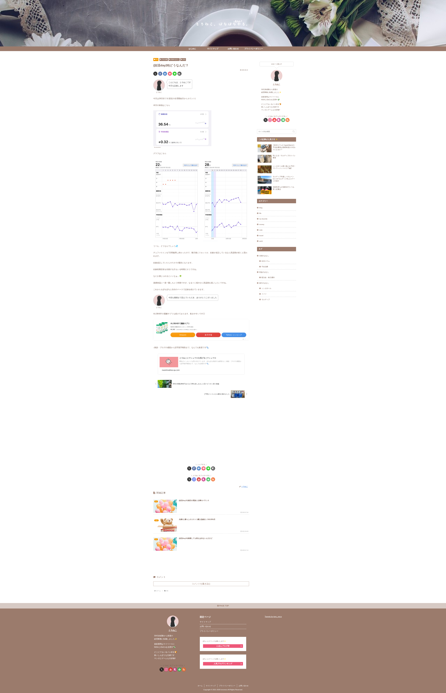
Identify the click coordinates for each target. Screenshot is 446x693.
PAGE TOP (224, 606)
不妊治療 (164, 59)
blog (260, 208)
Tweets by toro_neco (273, 617)
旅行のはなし (264, 283)
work (261, 241)
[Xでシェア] (155, 74)
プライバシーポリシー (209, 631)
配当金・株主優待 (268, 277)
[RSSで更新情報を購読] (213, 479)
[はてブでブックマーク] (165, 74)
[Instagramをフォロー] (194, 479)
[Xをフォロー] (189, 479)
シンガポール (266, 288)
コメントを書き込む (201, 584)
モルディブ (266, 299)
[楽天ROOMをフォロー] (204, 479)
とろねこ (276, 84)
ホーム (200, 686)
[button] (179, 74)
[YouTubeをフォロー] (199, 479)
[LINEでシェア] (175, 74)
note (260, 230)
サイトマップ (205, 622)
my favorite (263, 219)
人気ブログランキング (223, 664)
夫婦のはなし (175, 59)
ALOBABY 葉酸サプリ (180, 323)
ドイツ (264, 294)
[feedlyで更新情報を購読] (208, 479)
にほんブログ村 (223, 646)
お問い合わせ (205, 626)
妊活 (184, 59)
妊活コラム (266, 261)
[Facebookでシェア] (160, 74)
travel (261, 235)
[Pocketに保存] (170, 74)
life (157, 59)
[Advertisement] (201, 431)
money (261, 224)
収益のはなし (264, 272)
